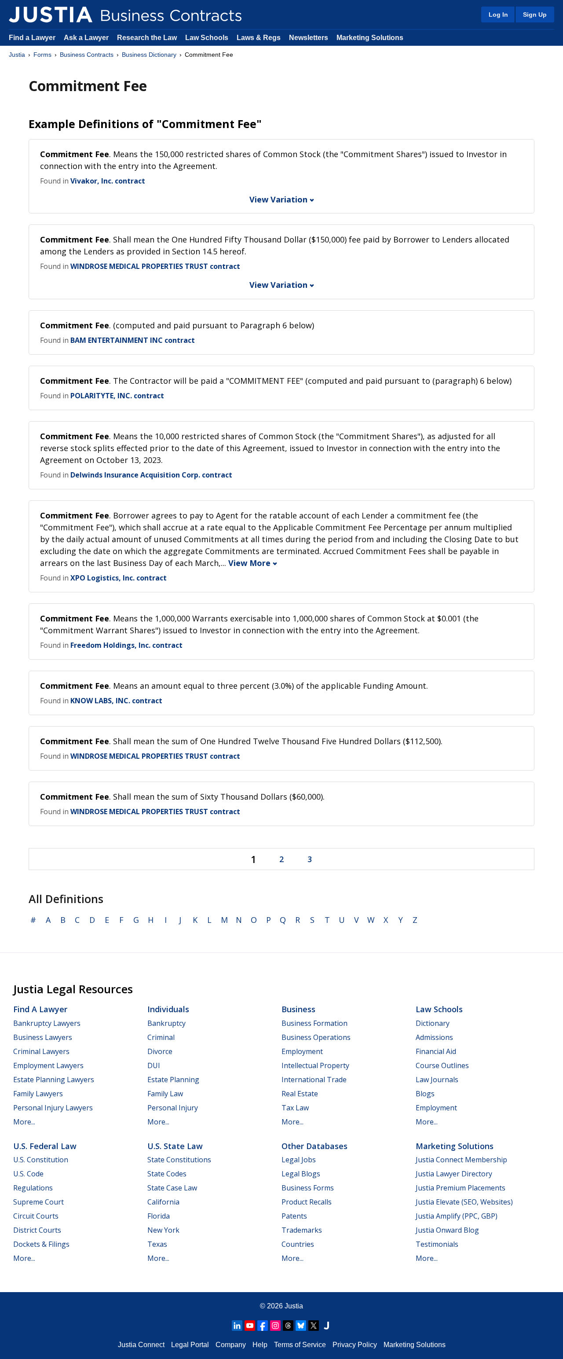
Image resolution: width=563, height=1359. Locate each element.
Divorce (159, 1051)
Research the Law (147, 37)
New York (163, 1230)
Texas (157, 1244)
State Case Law (172, 1188)
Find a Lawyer (32, 37)
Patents (294, 1216)
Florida (158, 1216)
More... (24, 1122)
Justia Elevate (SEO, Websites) (464, 1202)
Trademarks (302, 1230)
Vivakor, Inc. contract (107, 181)
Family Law (165, 1093)
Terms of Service (300, 1344)
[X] (313, 1325)
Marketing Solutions (369, 37)
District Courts (37, 1230)
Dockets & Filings (41, 1244)
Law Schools (206, 37)
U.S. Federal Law (45, 1146)
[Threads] (288, 1325)
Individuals (168, 1009)
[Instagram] (275, 1325)
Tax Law (295, 1108)
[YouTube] (250, 1325)
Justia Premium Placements (460, 1188)
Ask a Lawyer (87, 37)
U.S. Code (28, 1174)
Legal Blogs (301, 1174)
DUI (153, 1065)
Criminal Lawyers (41, 1051)
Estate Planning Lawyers (53, 1079)
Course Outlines (442, 1065)
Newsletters (308, 37)
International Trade (314, 1079)
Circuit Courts (35, 1216)
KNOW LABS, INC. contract (116, 700)
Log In (498, 14)
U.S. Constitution (40, 1159)
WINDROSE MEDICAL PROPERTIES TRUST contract (155, 266)
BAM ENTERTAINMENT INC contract (132, 340)
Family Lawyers (38, 1093)
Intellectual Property (315, 1065)
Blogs (425, 1093)
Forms (42, 54)
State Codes (166, 1174)
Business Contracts (86, 54)
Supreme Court (38, 1202)
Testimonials (437, 1244)
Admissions (434, 1037)
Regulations (33, 1188)
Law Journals (437, 1079)
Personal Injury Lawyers (53, 1108)
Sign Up (535, 14)
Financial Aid (436, 1051)
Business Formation (314, 1023)
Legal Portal (190, 1344)
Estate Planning (173, 1079)
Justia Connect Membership (461, 1159)
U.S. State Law (175, 1146)
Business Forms (308, 1188)
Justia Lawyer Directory (454, 1174)
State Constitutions (179, 1159)
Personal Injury (172, 1108)
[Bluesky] (301, 1325)
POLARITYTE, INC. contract (117, 395)
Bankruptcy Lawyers (46, 1023)
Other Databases (314, 1146)
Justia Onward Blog (447, 1230)
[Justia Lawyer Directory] (326, 1325)
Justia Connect (141, 1344)
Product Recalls (307, 1202)
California (163, 1202)
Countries (298, 1244)
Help (259, 1344)
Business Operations (316, 1037)
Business (298, 1009)
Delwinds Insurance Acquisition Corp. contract (151, 475)
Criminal (161, 1037)
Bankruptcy (166, 1023)
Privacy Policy (355, 1344)
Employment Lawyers (48, 1065)
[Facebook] (262, 1325)
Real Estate (300, 1093)
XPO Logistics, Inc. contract (118, 578)
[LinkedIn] (237, 1325)
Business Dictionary (149, 54)
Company (231, 1344)
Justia (17, 54)
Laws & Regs (259, 37)
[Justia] (50, 14)
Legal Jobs (299, 1159)
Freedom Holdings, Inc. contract (126, 645)
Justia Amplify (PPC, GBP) (456, 1216)
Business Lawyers (42, 1037)
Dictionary (433, 1023)
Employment (302, 1051)
